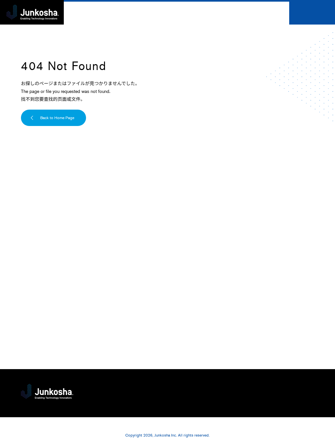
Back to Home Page (57, 117)
